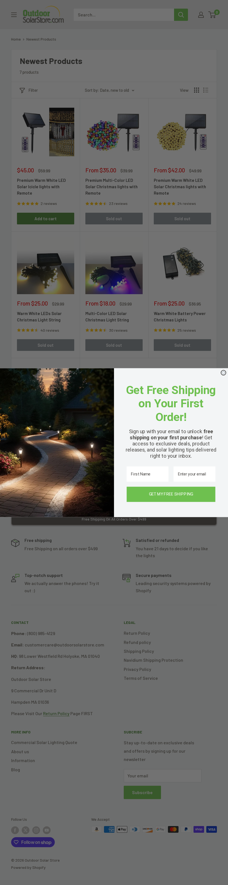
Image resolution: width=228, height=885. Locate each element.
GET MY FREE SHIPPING (171, 494)
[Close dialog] (223, 372)
